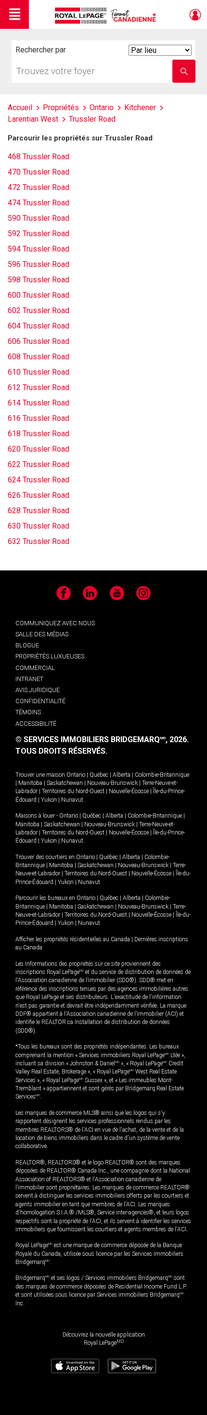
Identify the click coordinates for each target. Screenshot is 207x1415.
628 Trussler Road (38, 510)
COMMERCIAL (35, 667)
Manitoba (30, 783)
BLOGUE (27, 645)
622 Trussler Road (38, 464)
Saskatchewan (65, 783)
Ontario (75, 774)
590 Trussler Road (38, 218)
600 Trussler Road (38, 295)
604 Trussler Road (38, 325)
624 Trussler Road (38, 479)
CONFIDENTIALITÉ (40, 701)
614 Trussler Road (38, 402)
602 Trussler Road (38, 310)
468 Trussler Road (38, 156)
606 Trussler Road (38, 341)
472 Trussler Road (38, 187)
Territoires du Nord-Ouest (73, 791)
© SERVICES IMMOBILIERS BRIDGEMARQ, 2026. (102, 739)
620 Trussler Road (38, 449)
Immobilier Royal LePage (107, 15)
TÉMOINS (28, 712)
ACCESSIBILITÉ (35, 723)
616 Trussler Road (38, 418)
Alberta (121, 774)
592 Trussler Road (38, 233)
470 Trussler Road (38, 172)
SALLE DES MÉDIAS (41, 634)
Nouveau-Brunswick (112, 783)
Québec (99, 774)
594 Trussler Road (38, 248)
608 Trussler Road (38, 356)
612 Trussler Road (38, 387)
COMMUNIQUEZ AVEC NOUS (55, 623)
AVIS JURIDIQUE (37, 690)
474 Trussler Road (38, 202)
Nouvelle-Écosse (129, 791)
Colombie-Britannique (162, 774)
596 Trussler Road (38, 264)
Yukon (49, 799)
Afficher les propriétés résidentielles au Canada (72, 939)
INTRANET (29, 678)
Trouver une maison (40, 774)
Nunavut (72, 799)
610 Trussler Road (38, 372)
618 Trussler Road (38, 433)
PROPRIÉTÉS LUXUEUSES (49, 656)
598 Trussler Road (38, 279)
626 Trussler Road (38, 495)
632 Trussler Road (38, 541)
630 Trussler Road (38, 526)
